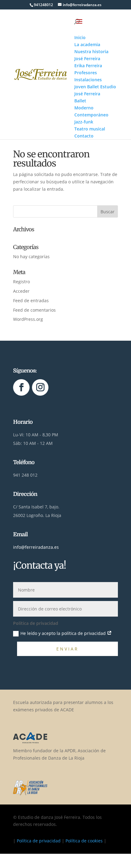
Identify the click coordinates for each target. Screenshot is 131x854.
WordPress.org (28, 319)
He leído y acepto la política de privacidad (63, 633)
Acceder (21, 291)
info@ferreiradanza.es (36, 547)
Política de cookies (84, 841)
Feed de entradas (31, 300)
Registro (21, 281)
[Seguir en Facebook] (21, 387)
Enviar (67, 649)
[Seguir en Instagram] (40, 387)
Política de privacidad (39, 841)
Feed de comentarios (34, 310)
